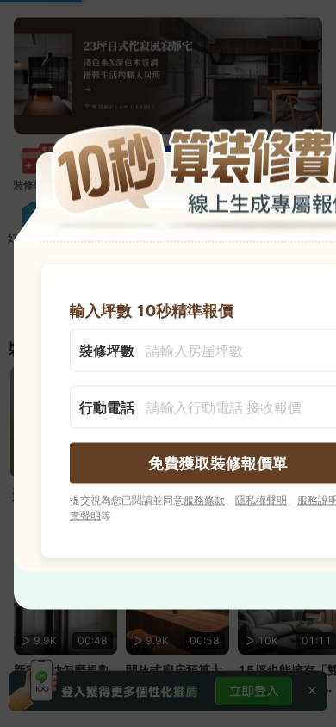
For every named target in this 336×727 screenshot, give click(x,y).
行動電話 (106, 407)
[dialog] (168, 364)
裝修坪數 (106, 350)
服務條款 (204, 500)
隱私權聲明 (261, 500)
